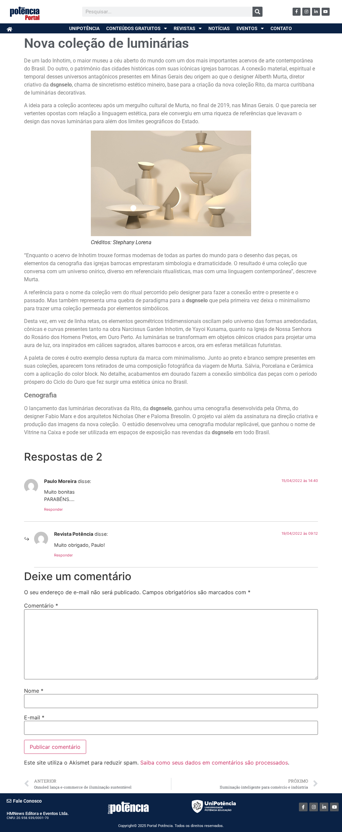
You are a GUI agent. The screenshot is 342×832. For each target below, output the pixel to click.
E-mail (34, 717)
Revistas (184, 28)
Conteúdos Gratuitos (133, 28)
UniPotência (84, 28)
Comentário (41, 605)
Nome (33, 690)
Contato (281, 28)
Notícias (219, 28)
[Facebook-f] (297, 12)
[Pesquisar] (257, 12)
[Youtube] (326, 12)
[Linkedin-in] (316, 12)
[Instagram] (306, 12)
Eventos (247, 28)
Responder (53, 509)
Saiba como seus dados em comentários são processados (214, 762)
